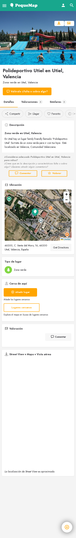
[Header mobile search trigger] (71, 5)
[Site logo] (24, 5)
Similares (57, 102)
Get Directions (61, 247)
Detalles (9, 102)
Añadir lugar (22, 292)
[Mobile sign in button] (63, 5)
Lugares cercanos (21, 307)
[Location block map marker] (35, 212)
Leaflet (66, 239)
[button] (38, 215)
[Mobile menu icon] (4, 5)
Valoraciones (31, 102)
